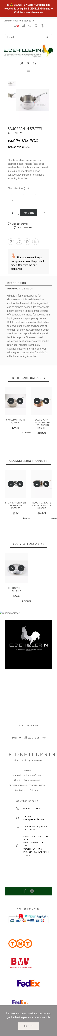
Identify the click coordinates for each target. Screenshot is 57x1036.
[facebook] (25, 891)
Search (49, 37)
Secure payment (32, 780)
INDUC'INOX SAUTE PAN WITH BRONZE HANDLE (15, 505)
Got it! (28, 1026)
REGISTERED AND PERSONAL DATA (27, 785)
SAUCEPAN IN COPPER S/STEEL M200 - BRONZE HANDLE (42, 423)
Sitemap (34, 790)
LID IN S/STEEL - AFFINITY (16, 589)
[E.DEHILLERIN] (28, 51)
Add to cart (29, 212)
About (17, 780)
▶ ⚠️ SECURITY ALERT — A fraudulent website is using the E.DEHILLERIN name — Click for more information (28, 8)
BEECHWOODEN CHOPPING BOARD (41, 504)
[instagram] (32, 891)
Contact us (20, 790)
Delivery (27, 770)
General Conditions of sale (27, 775)
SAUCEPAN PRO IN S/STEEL (15, 421)
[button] (44, 212)
